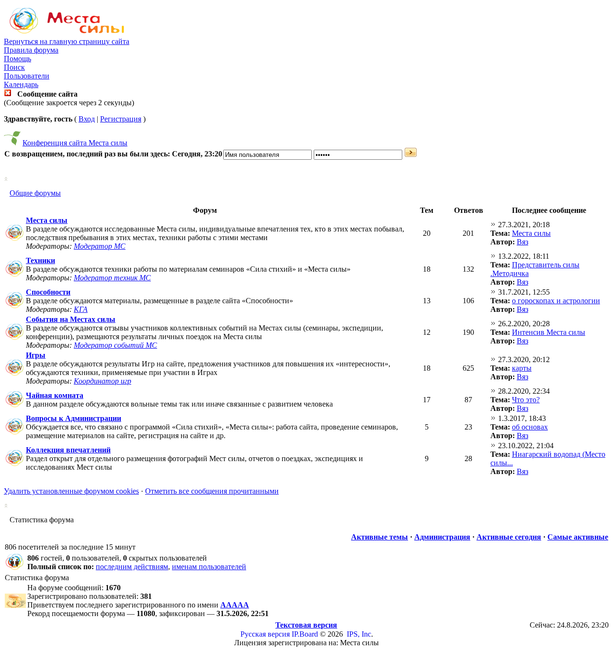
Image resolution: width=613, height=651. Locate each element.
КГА (81, 309)
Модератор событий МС (115, 345)
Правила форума (31, 50)
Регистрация (120, 119)
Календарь (21, 84)
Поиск (14, 67)
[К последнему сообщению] (493, 225)
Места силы (47, 220)
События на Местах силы (70, 319)
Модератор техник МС (112, 278)
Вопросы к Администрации (73, 418)
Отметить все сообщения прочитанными (212, 491)
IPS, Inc (359, 634)
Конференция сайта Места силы (75, 143)
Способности (48, 292)
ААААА (234, 605)
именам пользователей (209, 567)
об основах (530, 427)
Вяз (522, 242)
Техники (40, 260)
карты (522, 368)
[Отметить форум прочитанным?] (14, 240)
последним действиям (132, 567)
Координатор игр (102, 381)
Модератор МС (99, 246)
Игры (35, 355)
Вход (87, 119)
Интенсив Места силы (548, 332)
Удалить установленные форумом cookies (71, 491)
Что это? (526, 400)
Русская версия (265, 634)
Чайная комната (54, 395)
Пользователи (26, 76)
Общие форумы (35, 193)
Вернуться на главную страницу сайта (66, 41)
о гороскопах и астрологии (556, 301)
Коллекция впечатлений (68, 450)
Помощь (17, 59)
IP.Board (305, 634)
